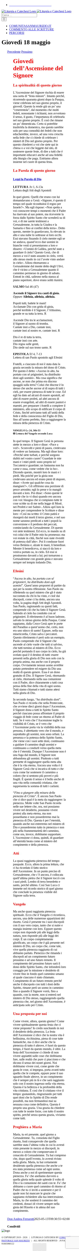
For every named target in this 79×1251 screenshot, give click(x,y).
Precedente (14, 51)
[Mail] (44, 1247)
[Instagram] (39, 1247)
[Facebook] (35, 1247)
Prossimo (26, 51)
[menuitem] (30, 4)
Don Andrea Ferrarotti (20, 1219)
